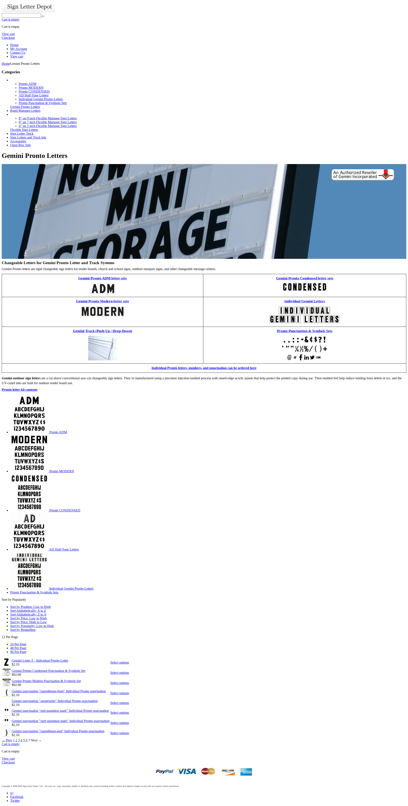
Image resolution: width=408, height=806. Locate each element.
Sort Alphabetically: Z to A (28, 614)
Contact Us (17, 52)
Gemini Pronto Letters (25, 107)
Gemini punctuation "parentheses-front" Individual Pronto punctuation (59, 691)
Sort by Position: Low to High (30, 607)
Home (14, 45)
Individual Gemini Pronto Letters (41, 99)
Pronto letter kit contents (19, 389)
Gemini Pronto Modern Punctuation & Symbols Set (46, 681)
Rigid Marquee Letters (25, 110)
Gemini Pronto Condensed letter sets (304, 278)
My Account (18, 49)
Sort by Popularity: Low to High (32, 626)
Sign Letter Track (22, 133)
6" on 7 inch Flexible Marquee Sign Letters (48, 122)
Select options (119, 662)
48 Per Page (18, 648)
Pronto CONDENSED (34, 91)
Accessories (18, 141)
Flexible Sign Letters (24, 130)
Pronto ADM (27, 84)
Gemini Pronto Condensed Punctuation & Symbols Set (48, 671)
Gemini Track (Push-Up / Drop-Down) (102, 331)
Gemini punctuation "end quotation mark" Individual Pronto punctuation (60, 711)
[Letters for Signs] (28, 11)
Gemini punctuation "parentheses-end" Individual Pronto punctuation (58, 731)
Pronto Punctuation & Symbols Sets (43, 103)
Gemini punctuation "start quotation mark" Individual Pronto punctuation (60, 721)
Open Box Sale (20, 145)
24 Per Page (18, 644)
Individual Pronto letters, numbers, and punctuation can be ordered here (204, 368)
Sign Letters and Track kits (28, 137)
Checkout (8, 38)
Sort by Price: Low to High (28, 618)
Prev (7, 740)
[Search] (42, 16)
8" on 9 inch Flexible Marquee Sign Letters (48, 118)
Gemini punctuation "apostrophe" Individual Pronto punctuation (55, 701)
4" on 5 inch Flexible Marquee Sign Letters (48, 126)
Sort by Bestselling (22, 630)
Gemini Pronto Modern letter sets (102, 301)
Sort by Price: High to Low (28, 622)
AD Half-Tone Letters (33, 95)
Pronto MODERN (31, 87)
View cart (8, 34)
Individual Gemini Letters (304, 301)
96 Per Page (18, 652)
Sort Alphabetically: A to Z (28, 610)
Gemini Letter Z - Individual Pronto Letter (40, 660)
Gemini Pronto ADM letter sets (102, 278)
